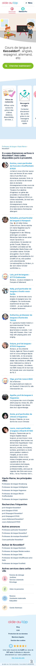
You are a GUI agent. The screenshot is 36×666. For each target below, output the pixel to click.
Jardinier (13, 577)
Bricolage (13, 582)
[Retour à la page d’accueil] (10, 3)
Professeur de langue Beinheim (14, 548)
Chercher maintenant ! (20, 66)
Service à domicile (17, 580)
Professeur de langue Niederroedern (16, 551)
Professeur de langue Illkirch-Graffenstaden (13, 495)
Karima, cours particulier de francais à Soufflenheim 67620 (22, 166)
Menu (30, 3)
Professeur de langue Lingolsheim (15, 499)
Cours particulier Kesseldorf (12, 540)
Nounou (12, 596)
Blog (18, 627)
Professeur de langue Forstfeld (13, 563)
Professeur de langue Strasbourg (14, 484)
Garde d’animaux (16, 608)
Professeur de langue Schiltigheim (15, 487)
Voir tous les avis (18, 658)
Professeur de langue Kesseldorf (14, 533)
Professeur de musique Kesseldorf (15, 536)
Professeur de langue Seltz (12, 554)
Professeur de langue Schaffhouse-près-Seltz (17, 559)
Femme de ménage (17, 575)
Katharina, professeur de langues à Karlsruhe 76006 (21, 317)
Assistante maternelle (18, 598)
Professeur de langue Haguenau (14, 490)
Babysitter (13, 601)
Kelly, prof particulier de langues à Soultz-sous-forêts (20, 291)
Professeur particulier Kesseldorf (14, 530)
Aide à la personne (17, 589)
